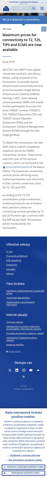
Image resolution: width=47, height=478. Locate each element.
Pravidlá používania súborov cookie (25, 333)
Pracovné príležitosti (17, 256)
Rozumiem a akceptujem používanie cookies (25, 467)
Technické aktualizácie (18, 298)
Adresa (10, 274)
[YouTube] (31, 370)
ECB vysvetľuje (13, 261)
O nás (9, 252)
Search (33, 8)
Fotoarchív (11, 265)
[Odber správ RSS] (24, 377)
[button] (42, 3)
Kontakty (10, 269)
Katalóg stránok (15, 351)
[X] (10, 370)
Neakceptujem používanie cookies (25, 473)
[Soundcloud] (38, 370)
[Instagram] (24, 370)
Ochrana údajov (14, 322)
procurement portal (17, 167)
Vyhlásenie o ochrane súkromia (25, 456)
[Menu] (42, 8)
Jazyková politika (15, 345)
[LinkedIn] (17, 370)
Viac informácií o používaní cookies (25, 460)
